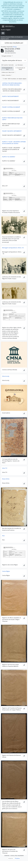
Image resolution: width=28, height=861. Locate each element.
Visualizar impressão (8, 65)
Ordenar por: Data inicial (8, 72)
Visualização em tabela (21, 68)
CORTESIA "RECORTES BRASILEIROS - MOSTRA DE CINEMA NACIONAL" (12, 84)
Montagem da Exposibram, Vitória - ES (13, 248)
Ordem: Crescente (6, 75)
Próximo (17, 858)
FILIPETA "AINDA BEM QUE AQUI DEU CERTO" (12, 118)
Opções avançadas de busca (12, 60)
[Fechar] (26, 2)
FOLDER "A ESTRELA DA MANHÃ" (11, 107)
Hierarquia (20, 65)
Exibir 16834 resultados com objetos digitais (15, 78)
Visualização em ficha (8, 68)
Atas (3, 535)
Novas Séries (5, 479)
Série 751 (4, 468)
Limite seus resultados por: (14, 43)
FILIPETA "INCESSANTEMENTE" (10, 96)
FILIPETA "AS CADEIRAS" (8, 157)
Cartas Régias (6, 571)
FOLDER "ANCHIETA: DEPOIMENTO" (12, 131)
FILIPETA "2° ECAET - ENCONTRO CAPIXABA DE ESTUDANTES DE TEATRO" (14, 142)
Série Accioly (5, 376)
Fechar (15, 47)
